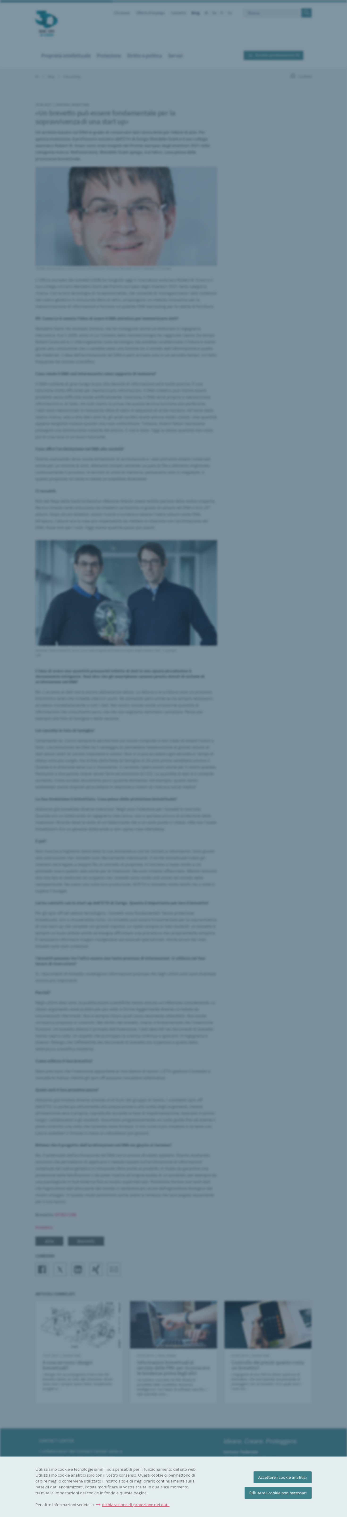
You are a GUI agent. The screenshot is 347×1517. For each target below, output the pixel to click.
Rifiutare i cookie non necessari (278, 1493)
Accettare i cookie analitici (282, 1477)
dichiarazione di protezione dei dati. (135, 1504)
